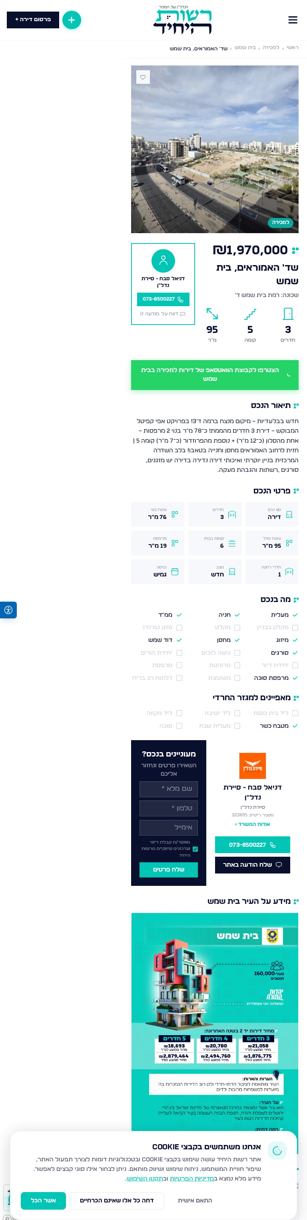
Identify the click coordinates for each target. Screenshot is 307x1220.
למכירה (271, 47)
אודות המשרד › (252, 824)
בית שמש (245, 47)
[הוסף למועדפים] (143, 77)
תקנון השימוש (145, 1179)
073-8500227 (247, 845)
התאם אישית (195, 1201)
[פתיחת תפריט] (292, 20)
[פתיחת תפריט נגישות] (8, 610)
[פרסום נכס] (71, 20)
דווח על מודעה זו (159, 314)
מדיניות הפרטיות (192, 1179)
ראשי (293, 47)
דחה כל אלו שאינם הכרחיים (117, 1201)
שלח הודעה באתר (247, 865)
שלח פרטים (168, 870)
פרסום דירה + (33, 19)
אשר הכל (43, 1201)
